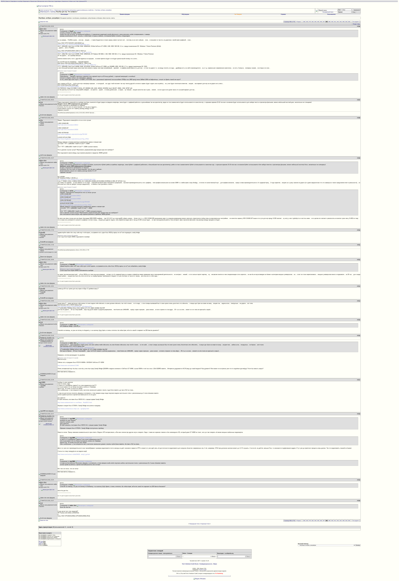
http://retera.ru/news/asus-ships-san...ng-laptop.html (73, 408)
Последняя (355, 21)
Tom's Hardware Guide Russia (190, 564)
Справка (283, 14)
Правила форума (125, 14)
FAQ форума (185, 14)
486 (321, 21)
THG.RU (3, 1)
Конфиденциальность (206, 564)
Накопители (65, 1)
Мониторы (51, 1)
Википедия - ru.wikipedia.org (225, 553)
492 (338, 21)
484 (315, 21)
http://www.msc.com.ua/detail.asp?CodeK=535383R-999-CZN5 (76, 179)
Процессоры (33, 1)
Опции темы (356, 24)
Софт (77, 1)
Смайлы (41, 542)
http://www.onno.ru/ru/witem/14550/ (68, 86)
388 (304, 21)
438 (307, 21)
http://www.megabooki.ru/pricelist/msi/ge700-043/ (72, 134)
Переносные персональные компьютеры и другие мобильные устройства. (74, 10)
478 (310, 21)
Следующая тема (204, 523)
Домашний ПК (83, 1)
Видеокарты (26, 1)
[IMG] (40, 543)
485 (318, 21)
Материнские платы (43, 1)
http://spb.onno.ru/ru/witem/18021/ (68, 125)
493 (341, 21)
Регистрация (64, 14)
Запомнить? (357, 10)
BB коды (41, 541)
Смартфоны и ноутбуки (16, 1)
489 (329, 21)
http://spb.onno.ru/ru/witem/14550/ (68, 129)
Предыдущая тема (194, 523)
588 (349, 21)
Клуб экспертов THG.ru (47, 10)
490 (332, 21)
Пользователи (331, 14)
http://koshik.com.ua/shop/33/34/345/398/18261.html (73, 44)
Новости (8, 1)
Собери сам (72, 1)
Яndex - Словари (187, 553)
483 (312, 21)
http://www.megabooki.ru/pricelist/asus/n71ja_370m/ (73, 139)
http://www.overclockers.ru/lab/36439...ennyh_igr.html (74, 454)
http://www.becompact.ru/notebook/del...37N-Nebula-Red (75, 306)
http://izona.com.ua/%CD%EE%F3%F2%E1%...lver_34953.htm (77, 65)
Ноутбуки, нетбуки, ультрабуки (103, 10)
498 (343, 21)
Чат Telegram (238, 14)
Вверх (215, 564)
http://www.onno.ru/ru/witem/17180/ (68, 365)
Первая (298, 21)
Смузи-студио (202, 569)
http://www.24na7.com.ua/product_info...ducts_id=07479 (74, 52)
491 (335, 21)
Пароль (340, 12)
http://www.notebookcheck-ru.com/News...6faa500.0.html (75, 402)
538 (346, 21)
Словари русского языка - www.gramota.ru (160, 553)
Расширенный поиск (328, 12)
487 (324, 21)
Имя (339, 9)
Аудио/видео (58, 1)
